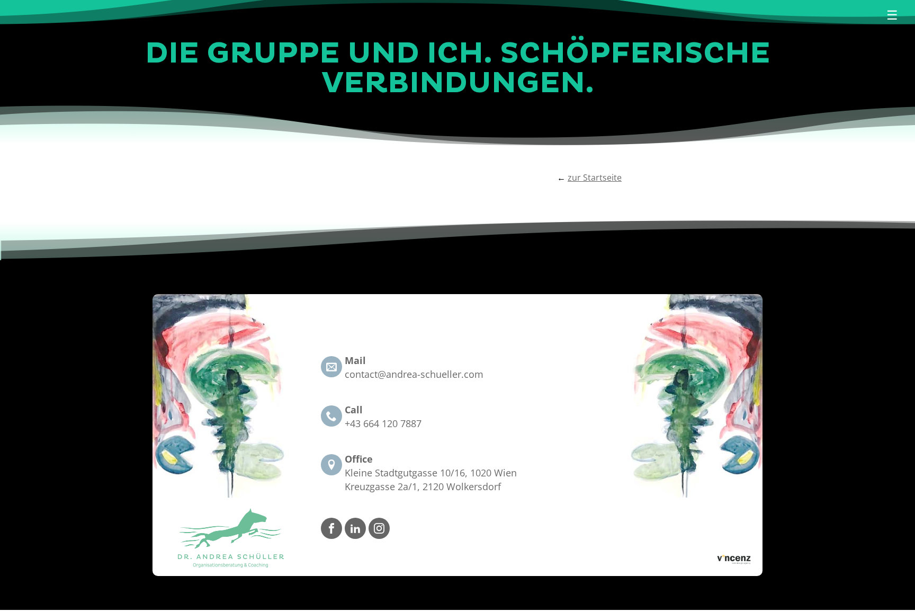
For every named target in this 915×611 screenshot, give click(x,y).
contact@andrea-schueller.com (414, 374)
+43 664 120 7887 (383, 423)
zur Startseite (595, 177)
